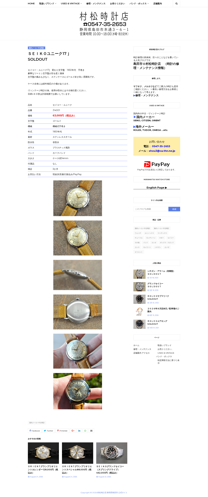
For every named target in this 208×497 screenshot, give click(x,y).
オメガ (167, 247)
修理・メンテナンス (142, 349)
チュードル (139, 238)
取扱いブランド (164, 345)
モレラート (147, 247)
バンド (145, 243)
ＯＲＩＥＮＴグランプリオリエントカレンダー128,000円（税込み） (43, 469)
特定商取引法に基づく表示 (168, 361)
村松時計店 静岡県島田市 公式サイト (112, 492)
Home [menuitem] (31, 3)
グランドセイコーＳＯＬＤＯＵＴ (155, 285)
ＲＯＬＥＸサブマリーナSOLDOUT (158, 297)
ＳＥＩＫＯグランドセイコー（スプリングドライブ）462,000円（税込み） (110, 469)
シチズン (158, 247)
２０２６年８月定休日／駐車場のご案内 (163, 310)
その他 (137, 243)
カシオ (154, 243)
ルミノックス (149, 233)
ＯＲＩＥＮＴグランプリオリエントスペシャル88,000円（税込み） (77, 469)
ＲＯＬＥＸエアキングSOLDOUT (157, 322)
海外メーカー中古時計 (161, 228)
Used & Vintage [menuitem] (70, 3)
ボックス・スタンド (167, 243)
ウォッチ (138, 233)
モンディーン (150, 238)
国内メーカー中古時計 (37, 423)
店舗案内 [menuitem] (157, 3)
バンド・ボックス (164, 356)
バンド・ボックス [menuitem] (138, 3)
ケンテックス (162, 233)
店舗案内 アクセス (141, 353)
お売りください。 (165, 349)
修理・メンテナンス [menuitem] (96, 3)
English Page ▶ (157, 187)
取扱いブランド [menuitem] (46, 3)
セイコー (171, 238)
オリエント (139, 252)
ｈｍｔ (161, 238)
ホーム (136, 345)
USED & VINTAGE (166, 353)
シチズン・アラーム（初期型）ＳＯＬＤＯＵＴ (161, 272)
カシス (137, 247)
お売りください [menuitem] (117, 3)
